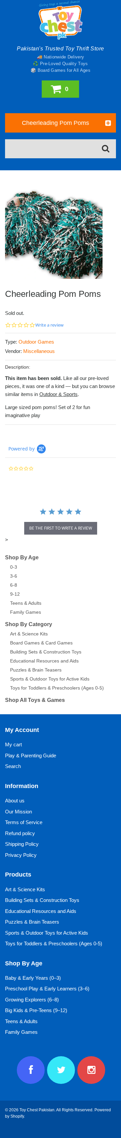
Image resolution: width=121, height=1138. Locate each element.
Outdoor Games (36, 342)
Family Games (25, 612)
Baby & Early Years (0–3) (33, 978)
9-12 (15, 594)
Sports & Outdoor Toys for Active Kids (49, 679)
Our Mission (18, 811)
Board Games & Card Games (41, 642)
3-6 (13, 576)
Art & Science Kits (29, 633)
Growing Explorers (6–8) (32, 999)
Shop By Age (22, 557)
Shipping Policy (22, 844)
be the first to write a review (60, 528)
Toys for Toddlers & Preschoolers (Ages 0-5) (57, 688)
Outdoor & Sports (58, 394)
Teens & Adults (25, 603)
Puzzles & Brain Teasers (36, 670)
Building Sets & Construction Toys (45, 651)
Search (13, 766)
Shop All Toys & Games (35, 700)
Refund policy (20, 833)
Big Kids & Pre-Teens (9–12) (36, 1010)
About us (15, 800)
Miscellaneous (39, 351)
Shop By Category (28, 624)
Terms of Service (23, 822)
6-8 (13, 585)
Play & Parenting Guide (30, 755)
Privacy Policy (21, 855)
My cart (13, 744)
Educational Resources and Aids (44, 660)
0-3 (13, 567)
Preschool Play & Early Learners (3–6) (47, 988)
